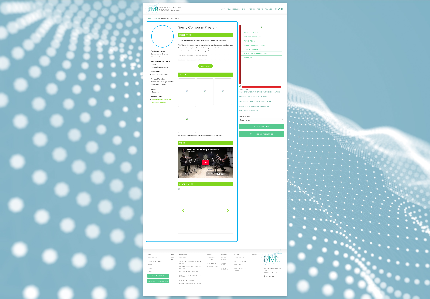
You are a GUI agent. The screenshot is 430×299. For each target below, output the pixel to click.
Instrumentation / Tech (160, 61)
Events (244, 9)
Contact (151, 268)
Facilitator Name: (158, 51)
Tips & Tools (238, 265)
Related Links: (156, 96)
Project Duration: (158, 79)
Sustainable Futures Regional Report (190, 262)
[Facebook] (274, 9)
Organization (153, 258)
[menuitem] (223, 9)
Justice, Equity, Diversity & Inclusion (190, 276)
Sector (153, 89)
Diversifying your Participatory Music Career (255, 101)
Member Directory (224, 269)
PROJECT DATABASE (252, 37)
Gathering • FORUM (211, 258)
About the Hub (239, 258)
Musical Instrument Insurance (190, 284)
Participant (155, 71)
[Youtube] (282, 9)
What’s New (173, 258)
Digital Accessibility (187, 280)
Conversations (212, 266)
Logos (150, 272)
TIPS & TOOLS (249, 41)
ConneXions (183, 258)
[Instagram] (276, 9)
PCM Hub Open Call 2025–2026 (248, 111)
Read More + (205, 66)
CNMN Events (211, 263)
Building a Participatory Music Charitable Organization (259, 92)
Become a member (224, 258)
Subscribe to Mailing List (255, 53)
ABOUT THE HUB (251, 33)
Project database (240, 261)
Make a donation (252, 49)
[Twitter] (279, 9)
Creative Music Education (188, 272)
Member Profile (224, 264)
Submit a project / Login (240, 269)
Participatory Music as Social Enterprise (253, 97)
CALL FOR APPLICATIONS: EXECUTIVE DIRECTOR (254, 106)
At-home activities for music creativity (190, 267)
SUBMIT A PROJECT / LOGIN (255, 45)
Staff (150, 265)
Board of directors (155, 261)
